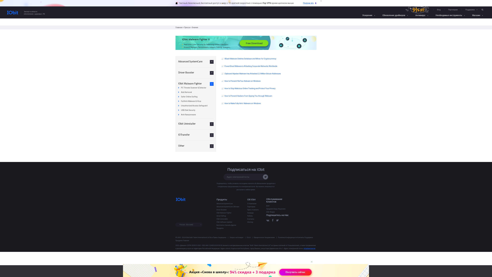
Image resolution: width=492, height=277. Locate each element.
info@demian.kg (309, 248)
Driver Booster (222, 210)
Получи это (308, 3)
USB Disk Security (188, 110)
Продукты (179, 240)
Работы (250, 216)
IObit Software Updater (224, 222)
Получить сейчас (295, 272)
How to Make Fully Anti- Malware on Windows (242, 103)
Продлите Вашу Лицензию (275, 209)
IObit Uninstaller (222, 219)
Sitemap (250, 222)
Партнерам (453, 9)
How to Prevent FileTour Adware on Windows (242, 81)
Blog (438, 9)
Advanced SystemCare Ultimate (228, 207)
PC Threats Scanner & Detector (193, 88)
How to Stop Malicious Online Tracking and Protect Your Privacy (249, 88)
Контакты (250, 219)
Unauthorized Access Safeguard (194, 106)
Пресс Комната (253, 210)
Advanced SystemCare (225, 204)
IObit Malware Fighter (224, 213)
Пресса (187, 27)
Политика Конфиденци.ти (287, 237)
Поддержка (308, 237)
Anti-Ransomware (188, 115)
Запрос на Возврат (236, 237)
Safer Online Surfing (189, 97)
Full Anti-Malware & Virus (191, 101)
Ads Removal (186, 92)
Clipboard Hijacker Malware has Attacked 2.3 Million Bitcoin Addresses (252, 74)
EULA (248, 237)
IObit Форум (270, 212)
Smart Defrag (221, 216)
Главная (179, 27)
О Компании (251, 204)
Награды (250, 213)
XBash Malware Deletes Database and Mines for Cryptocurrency (250, 59)
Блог (268, 206)
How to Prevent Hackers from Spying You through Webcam (248, 96)
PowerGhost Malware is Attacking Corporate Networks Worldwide (250, 66)
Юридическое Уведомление (264, 237)
